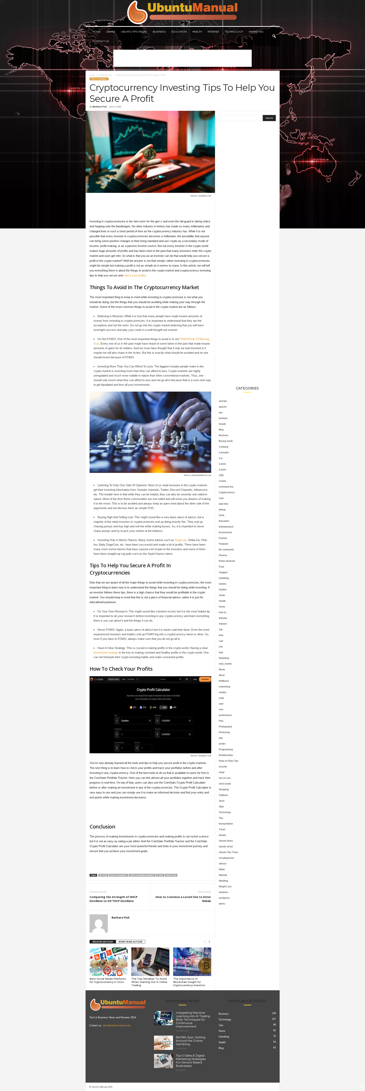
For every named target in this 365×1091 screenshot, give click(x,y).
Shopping (224, 789)
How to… (223, 612)
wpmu (222, 903)
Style (221, 806)
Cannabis (224, 452)
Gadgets (223, 572)
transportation (226, 823)
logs (221, 652)
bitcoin (103, 875)
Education (179, 31)
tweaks (222, 835)
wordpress (224, 898)
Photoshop (224, 732)
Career (222, 464)
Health (197, 31)
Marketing (256, 31)
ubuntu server (226, 846)
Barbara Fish (100, 106)
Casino (222, 469)
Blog (221, 429)
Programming (226, 749)
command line (226, 486)
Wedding (223, 881)
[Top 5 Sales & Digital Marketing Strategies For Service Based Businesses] (163, 1061)
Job (221, 629)
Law (221, 641)
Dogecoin (180, 540)
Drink (221, 515)
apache (223, 406)
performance (225, 715)
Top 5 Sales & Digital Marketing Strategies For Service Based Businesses (191, 1061)
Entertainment (226, 526)
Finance (223, 555)
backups (223, 418)
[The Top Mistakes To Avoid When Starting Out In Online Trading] (150, 961)
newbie (222, 692)
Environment (225, 532)
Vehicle (222, 863)
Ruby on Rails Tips (228, 761)
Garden (223, 589)
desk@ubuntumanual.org (116, 1025)
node (221, 698)
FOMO (160, 875)
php (221, 738)
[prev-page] (205, 942)
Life (221, 646)
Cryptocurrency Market (142, 875)
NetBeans (224, 681)
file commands (226, 549)
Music (222, 675)
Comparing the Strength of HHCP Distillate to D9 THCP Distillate (113, 899)
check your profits (135, 275)
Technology (234, 31)
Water (222, 869)
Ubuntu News (226, 841)
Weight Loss (225, 886)
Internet (213, 31)
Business (159, 31)
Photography (225, 726)
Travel (222, 829)
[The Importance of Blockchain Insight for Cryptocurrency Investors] (192, 961)
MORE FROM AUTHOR (130, 941)
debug (222, 509)
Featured (223, 544)
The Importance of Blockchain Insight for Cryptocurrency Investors (189, 982)
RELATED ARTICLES (103, 941)
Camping (223, 446)
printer (222, 743)
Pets (221, 721)
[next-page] (209, 942)
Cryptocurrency (105, 75)
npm (221, 703)
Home (96, 31)
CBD (221, 475)
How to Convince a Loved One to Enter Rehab (183, 899)
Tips (221, 818)
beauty (222, 424)
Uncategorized (226, 858)
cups (221, 498)
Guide (222, 595)
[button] (274, 36)
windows (223, 892)
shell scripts (225, 783)
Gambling (224, 578)
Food (221, 566)
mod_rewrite (225, 663)
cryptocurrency (118, 875)
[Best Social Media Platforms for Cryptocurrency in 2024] (109, 961)
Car (221, 458)
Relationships (226, 755)
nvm (221, 709)
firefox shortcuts (227, 561)
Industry (223, 618)
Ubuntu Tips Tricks (134, 31)
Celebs (222, 481)
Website (223, 875)
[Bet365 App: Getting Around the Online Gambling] (163, 1043)
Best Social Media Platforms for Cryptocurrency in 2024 (108, 980)
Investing (171, 875)
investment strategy (106, 652)
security (223, 766)
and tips (223, 401)
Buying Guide (226, 441)
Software (223, 795)
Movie (222, 669)
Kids (221, 635)
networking (224, 686)
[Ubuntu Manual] (183, 13)
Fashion (223, 538)
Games (110, 31)
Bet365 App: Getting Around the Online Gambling (190, 1040)
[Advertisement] (182, 58)
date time (223, 504)
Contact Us (100, 41)
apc (221, 412)
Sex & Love (225, 778)
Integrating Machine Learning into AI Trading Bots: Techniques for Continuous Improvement (193, 1019)
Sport (221, 801)
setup (222, 772)
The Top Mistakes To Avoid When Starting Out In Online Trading (149, 982)
